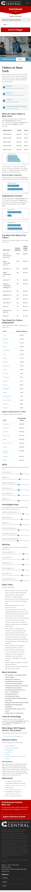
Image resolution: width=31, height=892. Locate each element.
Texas (4, 335)
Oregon (5, 447)
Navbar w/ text (11, 3)
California (5, 339)
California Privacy (6, 867)
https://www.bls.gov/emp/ (12, 794)
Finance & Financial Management (14, 736)
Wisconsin (5, 373)
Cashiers (7, 754)
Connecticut (6, 428)
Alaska (4, 439)
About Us (4, 865)
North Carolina (7, 396)
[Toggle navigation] (27, 3)
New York (5, 343)
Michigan (5, 362)
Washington (6, 388)
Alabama (5, 408)
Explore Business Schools (14, 816)
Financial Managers (10, 746)
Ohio (4, 354)
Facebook (5, 878)
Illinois (4, 346)
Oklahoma (5, 404)
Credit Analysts (9, 750)
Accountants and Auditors (12, 748)
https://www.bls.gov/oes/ (19, 785)
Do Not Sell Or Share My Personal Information (14, 869)
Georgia (5, 385)
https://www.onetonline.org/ (13, 789)
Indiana (5, 369)
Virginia (5, 392)
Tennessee (6, 377)
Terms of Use (5, 871)
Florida (5, 358)
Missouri (5, 381)
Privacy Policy (15, 865)
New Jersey (6, 365)
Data (9, 865)
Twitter (4, 886)
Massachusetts (7, 400)
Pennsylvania (6, 350)
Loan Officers (9, 752)
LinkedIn (4, 882)
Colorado (5, 456)
